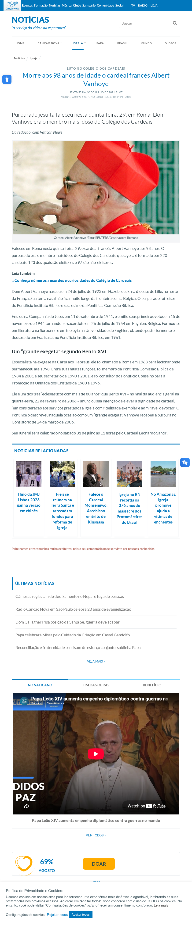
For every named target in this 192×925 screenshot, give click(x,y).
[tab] (40, 685)
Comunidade (105, 5)
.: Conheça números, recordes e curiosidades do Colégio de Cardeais (72, 280)
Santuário (89, 5)
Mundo (146, 43)
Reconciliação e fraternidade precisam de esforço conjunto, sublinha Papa (78, 647)
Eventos (27, 5)
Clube (77, 5)
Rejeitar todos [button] (57, 914)
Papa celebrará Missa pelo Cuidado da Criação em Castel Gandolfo (72, 635)
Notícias (19, 58)
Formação (41, 5)
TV (133, 5)
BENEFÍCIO (152, 685)
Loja (154, 5)
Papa (100, 43)
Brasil (122, 43)
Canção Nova (48, 43)
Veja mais (96, 661)
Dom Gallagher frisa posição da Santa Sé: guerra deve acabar (67, 622)
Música (67, 5)
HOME (20, 43)
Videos (170, 43)
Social (119, 5)
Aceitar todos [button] (81, 914)
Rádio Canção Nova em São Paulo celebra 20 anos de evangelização (73, 609)
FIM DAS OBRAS (96, 685)
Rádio (143, 5)
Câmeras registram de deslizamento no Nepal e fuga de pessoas (69, 596)
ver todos (96, 835)
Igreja (78, 43)
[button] (6, 79)
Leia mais (161, 905)
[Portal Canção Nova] (12, 5)
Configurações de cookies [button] (25, 914)
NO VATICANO (40, 685)
